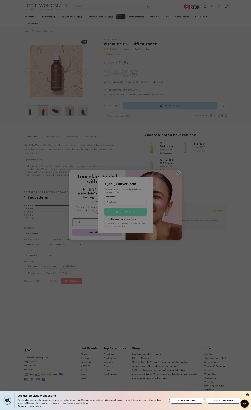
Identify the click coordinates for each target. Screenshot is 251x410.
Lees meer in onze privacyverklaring (73, 403)
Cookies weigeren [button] (223, 400)
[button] (91, 406)
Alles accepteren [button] (186, 400)
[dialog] (125, 400)
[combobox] (247, 394)
